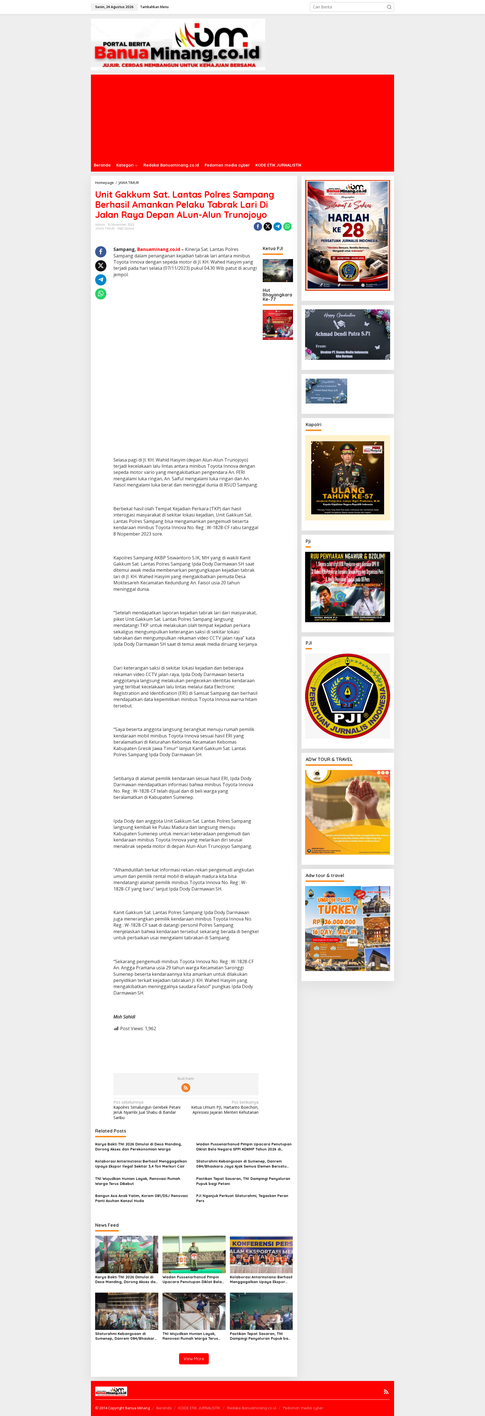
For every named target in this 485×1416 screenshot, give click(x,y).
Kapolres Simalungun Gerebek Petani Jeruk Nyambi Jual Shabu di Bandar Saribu (146, 1110)
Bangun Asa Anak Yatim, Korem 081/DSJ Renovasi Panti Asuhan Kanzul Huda (141, 1198)
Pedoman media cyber (303, 1408)
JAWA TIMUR (105, 228)
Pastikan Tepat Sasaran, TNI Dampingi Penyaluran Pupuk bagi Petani (243, 1181)
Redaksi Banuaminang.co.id (251, 1408)
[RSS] (185, 1087)
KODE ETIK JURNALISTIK (199, 1408)
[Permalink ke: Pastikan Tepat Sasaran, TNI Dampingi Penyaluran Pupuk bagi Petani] (261, 1310)
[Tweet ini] (268, 226)
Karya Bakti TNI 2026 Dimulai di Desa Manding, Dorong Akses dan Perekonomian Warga (138, 1146)
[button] (389, 7)
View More (194, 1358)
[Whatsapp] (287, 226)
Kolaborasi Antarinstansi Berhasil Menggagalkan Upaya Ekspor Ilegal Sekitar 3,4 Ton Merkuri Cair (141, 1163)
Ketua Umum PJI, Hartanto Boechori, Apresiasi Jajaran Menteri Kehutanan (224, 1107)
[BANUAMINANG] (178, 44)
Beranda (163, 1408)
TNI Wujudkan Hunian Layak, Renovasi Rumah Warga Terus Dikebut (137, 1181)
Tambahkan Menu (154, 6)
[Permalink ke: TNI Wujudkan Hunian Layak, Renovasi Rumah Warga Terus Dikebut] (194, 1310)
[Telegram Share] (277, 226)
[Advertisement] (259, 116)
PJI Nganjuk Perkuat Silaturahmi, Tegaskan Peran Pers (242, 1198)
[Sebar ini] (258, 226)
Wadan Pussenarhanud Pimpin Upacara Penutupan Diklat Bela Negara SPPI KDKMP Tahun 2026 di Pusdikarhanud (244, 1147)
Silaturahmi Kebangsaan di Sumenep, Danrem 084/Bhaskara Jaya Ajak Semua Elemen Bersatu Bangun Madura (241, 1164)
